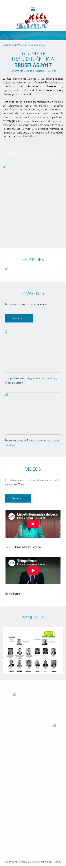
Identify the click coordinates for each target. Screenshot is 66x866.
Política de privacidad (17, 795)
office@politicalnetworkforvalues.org (38, 767)
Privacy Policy (14, 824)
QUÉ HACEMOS (13, 44)
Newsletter (12, 799)
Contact (10, 832)
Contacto (11, 803)
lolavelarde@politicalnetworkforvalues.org (25, 756)
